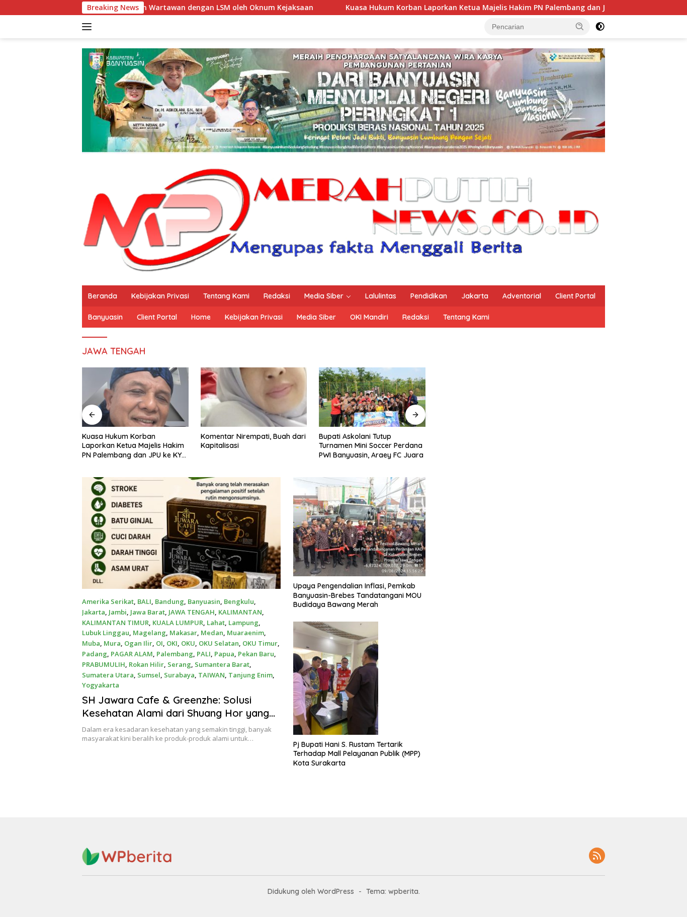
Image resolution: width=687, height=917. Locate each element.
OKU (188, 643)
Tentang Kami (226, 295)
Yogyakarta (100, 685)
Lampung (243, 622)
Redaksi (277, 295)
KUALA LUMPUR (177, 622)
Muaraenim (245, 632)
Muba (91, 643)
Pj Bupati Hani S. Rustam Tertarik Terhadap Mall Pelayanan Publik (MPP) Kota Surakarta (356, 753)
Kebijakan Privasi (160, 295)
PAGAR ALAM (132, 653)
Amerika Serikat (108, 601)
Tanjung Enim (250, 674)
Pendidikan (428, 295)
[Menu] (89, 26)
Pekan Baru (256, 653)
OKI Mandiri (369, 317)
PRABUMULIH (103, 664)
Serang (179, 664)
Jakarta (474, 295)
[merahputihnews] (343, 218)
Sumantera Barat (222, 664)
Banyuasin (105, 317)
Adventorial (521, 295)
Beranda (102, 295)
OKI (172, 643)
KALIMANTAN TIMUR (115, 622)
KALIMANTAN (240, 612)
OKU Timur (260, 643)
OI (159, 643)
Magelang (149, 632)
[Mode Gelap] (600, 26)
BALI (144, 601)
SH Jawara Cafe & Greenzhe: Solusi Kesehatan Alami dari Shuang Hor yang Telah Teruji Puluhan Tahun (175, 713)
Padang (94, 653)
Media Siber (323, 295)
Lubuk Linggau (105, 632)
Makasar (183, 632)
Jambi (118, 612)
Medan (212, 632)
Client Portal (575, 295)
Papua (224, 653)
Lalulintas (380, 295)
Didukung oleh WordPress (311, 891)
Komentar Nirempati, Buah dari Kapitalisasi (253, 441)
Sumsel (148, 674)
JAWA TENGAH (191, 612)
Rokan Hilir (146, 664)
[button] (580, 26)
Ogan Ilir (138, 643)
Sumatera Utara (108, 674)
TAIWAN (211, 674)
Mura (112, 643)
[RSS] (597, 856)
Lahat (216, 622)
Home (201, 317)
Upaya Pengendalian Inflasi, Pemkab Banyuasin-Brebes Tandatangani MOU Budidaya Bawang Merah (357, 594)
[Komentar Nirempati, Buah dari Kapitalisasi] (254, 397)
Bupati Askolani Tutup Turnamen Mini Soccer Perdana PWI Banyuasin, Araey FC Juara (371, 445)
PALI (204, 653)
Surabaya (179, 674)
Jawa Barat (147, 612)
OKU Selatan (219, 643)
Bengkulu (239, 601)
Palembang (174, 653)
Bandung (169, 601)
